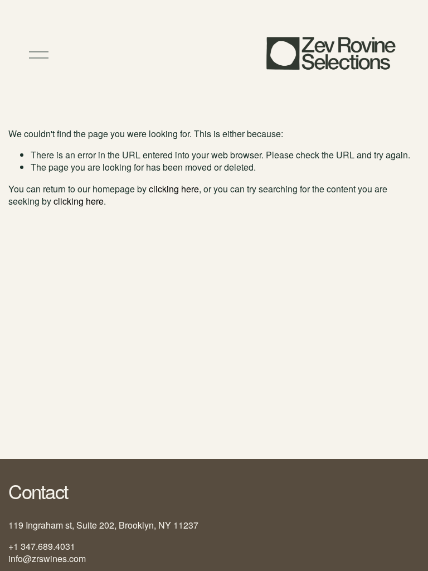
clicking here (174, 188)
